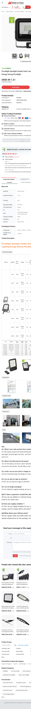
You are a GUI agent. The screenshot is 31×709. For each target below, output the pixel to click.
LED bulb (18, 648)
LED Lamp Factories (8, 682)
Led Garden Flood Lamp (22, 690)
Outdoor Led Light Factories (10, 686)
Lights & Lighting (9, 11)
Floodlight (5, 671)
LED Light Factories (21, 682)
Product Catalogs (24, 645)
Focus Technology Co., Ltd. (20, 702)
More (3, 697)
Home (3, 11)
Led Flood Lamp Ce (7, 690)
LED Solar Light (5, 654)
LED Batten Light (6, 648)
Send (15, 555)
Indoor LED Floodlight (24, 675)
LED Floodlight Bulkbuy (8, 694)
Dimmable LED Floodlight (9, 675)
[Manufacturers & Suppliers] (16, 2)
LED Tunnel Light (15, 671)
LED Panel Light (5, 651)
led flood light (19, 651)
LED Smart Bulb (20, 654)
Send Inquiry (15, 87)
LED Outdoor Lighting (19, 11)
